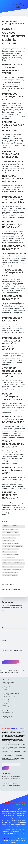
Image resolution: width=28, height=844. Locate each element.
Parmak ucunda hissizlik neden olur (10, 554)
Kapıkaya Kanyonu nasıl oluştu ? (8, 705)
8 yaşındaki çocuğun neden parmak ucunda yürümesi (12, 526)
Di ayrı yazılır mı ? (5, 689)
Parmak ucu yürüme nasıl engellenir (10, 549)
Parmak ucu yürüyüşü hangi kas (10, 551)
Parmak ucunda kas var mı (8, 557)
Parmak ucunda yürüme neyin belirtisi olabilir (12, 569)
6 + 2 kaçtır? (5, 653)
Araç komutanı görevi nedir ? (8, 712)
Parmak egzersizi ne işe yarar (9, 537)
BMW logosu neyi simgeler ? (8, 716)
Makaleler (8, 522)
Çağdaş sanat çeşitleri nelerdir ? (8, 682)
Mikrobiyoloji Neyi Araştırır (7, 780)
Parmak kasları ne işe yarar (8, 540)
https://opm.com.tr (18, 670)
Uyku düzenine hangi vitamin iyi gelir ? (10, 701)
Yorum (3, 610)
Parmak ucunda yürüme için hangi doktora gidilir (13, 566)
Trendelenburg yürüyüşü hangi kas (10, 572)
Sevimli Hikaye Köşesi (19, 6)
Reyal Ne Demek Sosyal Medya (11, 589)
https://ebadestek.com (6, 670)
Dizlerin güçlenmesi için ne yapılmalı (10, 532)
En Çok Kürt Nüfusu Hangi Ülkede (9, 776)
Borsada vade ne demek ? (7, 709)
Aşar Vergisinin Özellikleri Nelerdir (9, 785)
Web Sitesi (4, 640)
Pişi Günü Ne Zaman (8, 584)
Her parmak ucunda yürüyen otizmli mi (11, 535)
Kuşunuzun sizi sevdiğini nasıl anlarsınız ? (10, 693)
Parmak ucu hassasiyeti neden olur (10, 543)
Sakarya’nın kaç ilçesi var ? (7, 686)
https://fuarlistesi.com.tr (7, 672)
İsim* (3, 627)
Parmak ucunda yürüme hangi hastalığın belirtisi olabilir (13, 563)
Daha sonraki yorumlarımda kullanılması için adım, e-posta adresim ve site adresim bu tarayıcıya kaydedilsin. (14, 649)
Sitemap (16, 672)
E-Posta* (4, 633)
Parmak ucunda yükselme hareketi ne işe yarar (13, 560)
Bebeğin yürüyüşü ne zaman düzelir (10, 529)
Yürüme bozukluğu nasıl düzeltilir (10, 575)
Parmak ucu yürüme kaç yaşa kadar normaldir (12, 546)
